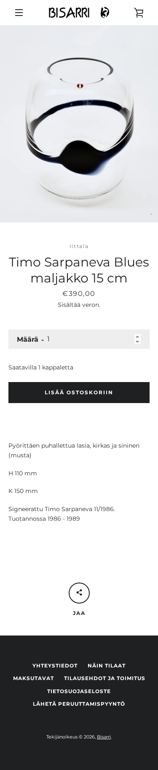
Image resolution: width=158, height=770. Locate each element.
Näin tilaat (107, 665)
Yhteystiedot (55, 665)
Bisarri (104, 737)
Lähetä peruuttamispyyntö (79, 704)
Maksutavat (33, 678)
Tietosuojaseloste (79, 691)
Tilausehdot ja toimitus (104, 678)
